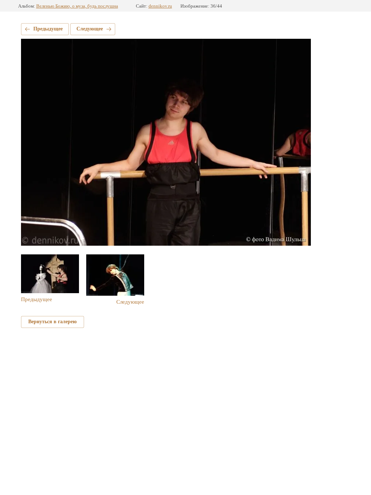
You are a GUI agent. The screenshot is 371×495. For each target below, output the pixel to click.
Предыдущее (48, 29)
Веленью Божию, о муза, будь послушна (77, 6)
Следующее (89, 29)
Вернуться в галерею (52, 321)
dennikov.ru (160, 6)
